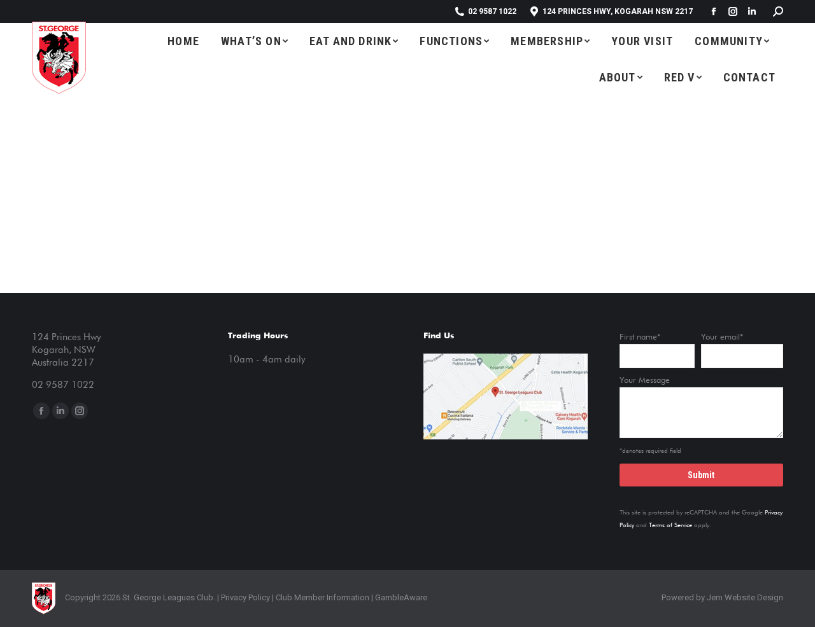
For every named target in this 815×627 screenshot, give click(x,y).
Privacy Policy (245, 597)
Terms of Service (670, 525)
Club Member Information (321, 597)
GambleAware (401, 597)
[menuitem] (183, 41)
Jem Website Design (745, 597)
